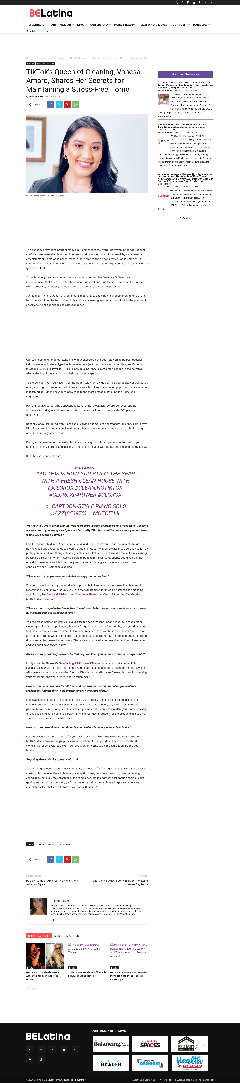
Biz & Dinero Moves (154, 25)
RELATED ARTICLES (39, 935)
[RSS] (205, 2)
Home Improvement (57, 58)
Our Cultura (99, 25)
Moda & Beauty (124, 25)
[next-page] (34, 986)
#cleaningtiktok (99, 487)
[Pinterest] (199, 2)
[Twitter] (211, 2)
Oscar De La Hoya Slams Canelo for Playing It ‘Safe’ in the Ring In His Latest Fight (128, 976)
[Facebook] (182, 2)
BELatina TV (36, 25)
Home (29, 58)
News (80, 25)
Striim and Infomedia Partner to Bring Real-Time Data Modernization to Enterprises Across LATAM (183, 127)
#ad (41, 473)
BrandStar (49, 1079)
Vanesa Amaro (65, 844)
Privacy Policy (165, 1079)
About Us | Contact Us (144, 1079)
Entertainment (60, 25)
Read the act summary (75, 1079)
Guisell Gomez (36, 96)
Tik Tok (51, 844)
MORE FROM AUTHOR (66, 935)
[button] (177, 2)
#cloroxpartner (72, 494)
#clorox (110, 494)
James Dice (200, 25)
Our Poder (180, 25)
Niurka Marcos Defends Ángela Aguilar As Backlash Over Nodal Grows (42, 976)
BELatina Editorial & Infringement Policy (194, 1079)
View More (185, 218)
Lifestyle (39, 58)
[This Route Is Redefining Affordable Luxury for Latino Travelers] (87, 956)
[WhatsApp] (75, 104)
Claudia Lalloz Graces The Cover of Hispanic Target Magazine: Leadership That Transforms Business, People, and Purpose (185, 85)
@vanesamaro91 (85, 467)
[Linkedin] (193, 2)
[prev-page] (28, 986)
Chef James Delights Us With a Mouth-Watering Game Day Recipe (120, 882)
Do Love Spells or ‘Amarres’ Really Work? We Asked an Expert (52, 882)
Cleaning (40, 844)
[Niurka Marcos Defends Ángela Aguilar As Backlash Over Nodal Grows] (45, 956)
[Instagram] (188, 2)
